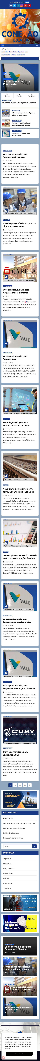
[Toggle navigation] (20, 45)
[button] (37, 45)
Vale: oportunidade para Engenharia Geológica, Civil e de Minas (19, 688)
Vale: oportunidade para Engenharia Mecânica (18, 947)
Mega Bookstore (8, 868)
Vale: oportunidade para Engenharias (18, 1008)
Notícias (5, 485)
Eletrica (14, 54)
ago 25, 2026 (9, 692)
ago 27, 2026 (9, 230)
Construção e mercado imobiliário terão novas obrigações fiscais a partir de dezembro (20, 558)
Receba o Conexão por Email (13, 838)
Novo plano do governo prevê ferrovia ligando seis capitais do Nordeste (18, 492)
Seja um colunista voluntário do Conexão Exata (19, 823)
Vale (27, 52)
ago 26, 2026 (9, 87)
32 (25, 785)
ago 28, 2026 (9, 160)
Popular (19, 96)
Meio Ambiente (8, 873)
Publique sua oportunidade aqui (14, 828)
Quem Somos (8, 818)
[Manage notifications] (3, 1057)
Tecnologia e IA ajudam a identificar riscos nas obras (17, 83)
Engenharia (21, 52)
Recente (7, 96)
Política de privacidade (11, 833)
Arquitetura (7, 859)
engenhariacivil (6, 54)
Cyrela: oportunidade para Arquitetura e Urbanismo (19, 988)
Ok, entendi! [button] (19, 1054)
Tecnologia (7, 888)
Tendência (31, 96)
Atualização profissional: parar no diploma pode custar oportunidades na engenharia (19, 226)
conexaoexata (21, 54)
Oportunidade (12, 52)
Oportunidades (7, 100)
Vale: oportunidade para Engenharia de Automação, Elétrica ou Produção (17, 622)
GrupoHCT (4, 52)
